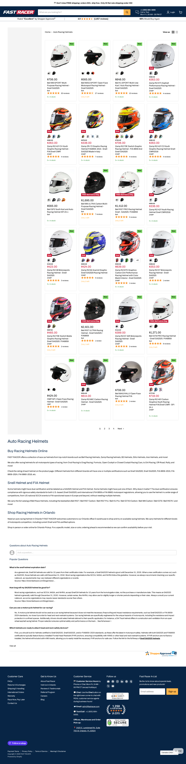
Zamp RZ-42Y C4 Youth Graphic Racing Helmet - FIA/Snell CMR (58, 149)
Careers (44, 696)
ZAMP (151, 91)
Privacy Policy (27, 751)
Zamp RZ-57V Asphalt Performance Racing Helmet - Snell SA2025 (162, 85)
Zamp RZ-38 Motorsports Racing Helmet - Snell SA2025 (58, 272)
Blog (42, 700)
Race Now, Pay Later (16, 700)
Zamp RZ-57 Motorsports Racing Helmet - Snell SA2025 (160, 272)
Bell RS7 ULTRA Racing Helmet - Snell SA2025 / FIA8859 (92, 333)
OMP (49, 404)
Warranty (11, 696)
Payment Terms (13, 751)
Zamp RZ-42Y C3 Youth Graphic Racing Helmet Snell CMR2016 (162, 149)
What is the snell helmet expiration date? (27, 567)
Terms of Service (41, 751)
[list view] (176, 32)
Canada (168, 753)
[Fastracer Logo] (19, 12)
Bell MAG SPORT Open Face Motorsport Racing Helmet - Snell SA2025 (94, 85)
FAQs (10, 681)
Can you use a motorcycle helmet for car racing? (31, 608)
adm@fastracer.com (90, 707)
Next (120, 429)
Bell (48, 91)
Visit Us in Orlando (48, 685)
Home (47, 32)
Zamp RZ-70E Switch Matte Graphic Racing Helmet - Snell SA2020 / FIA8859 (59, 338)
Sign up (172, 691)
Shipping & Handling (16, 689)
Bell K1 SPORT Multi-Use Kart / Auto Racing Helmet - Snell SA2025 (127, 85)
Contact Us (12, 703)
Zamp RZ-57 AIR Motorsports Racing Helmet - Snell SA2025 (128, 338)
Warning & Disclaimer (58, 751)
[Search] (127, 12)
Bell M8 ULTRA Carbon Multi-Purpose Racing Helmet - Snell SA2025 (94, 206)
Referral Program (48, 692)
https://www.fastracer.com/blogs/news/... (38, 581)
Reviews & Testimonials (50, 689)
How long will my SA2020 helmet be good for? (29, 588)
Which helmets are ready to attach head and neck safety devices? (38, 628)
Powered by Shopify (15, 757)
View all (12, 646)
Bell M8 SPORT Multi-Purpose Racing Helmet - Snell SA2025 (58, 85)
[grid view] (173, 32)
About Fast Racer (48, 681)
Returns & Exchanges (17, 685)
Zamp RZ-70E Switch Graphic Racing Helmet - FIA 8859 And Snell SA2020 (128, 149)
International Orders (16, 692)
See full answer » (104, 621)
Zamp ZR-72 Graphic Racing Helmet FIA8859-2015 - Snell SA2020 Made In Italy (94, 149)
